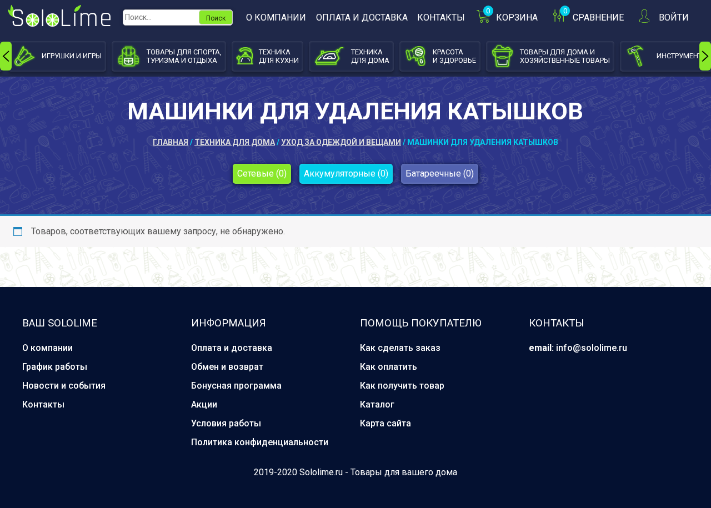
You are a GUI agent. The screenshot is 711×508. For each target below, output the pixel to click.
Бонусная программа (236, 385)
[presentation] (6, 56)
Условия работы (226, 423)
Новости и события (64, 385)
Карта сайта (385, 423)
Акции (204, 404)
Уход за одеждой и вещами (341, 142)
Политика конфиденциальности (259, 442)
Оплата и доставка (362, 17)
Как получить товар (402, 385)
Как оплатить (388, 366)
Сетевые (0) (262, 173)
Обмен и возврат (227, 366)
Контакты (441, 17)
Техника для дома (234, 142)
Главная (170, 142)
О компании (276, 17)
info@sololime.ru (591, 348)
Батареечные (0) (439, 173)
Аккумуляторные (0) (346, 173)
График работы (54, 366)
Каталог (377, 404)
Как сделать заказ (400, 348)
